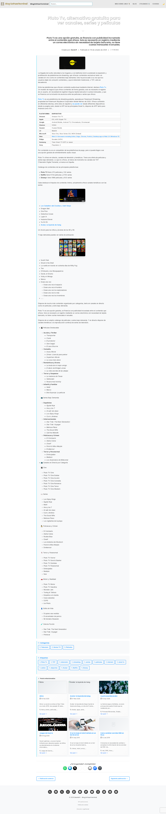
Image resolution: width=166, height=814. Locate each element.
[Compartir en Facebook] (80, 768)
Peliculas (69, 647)
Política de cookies (83, 804)
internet (110, 662)
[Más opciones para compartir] (100, 768)
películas (99, 662)
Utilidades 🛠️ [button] (144, 4)
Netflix (75, 668)
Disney (85, 668)
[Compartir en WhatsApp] (65, 768)
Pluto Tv (103, 87)
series (88, 662)
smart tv (121, 662)
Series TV (57, 647)
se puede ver (77, 104)
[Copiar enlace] (95, 768)
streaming (76, 662)
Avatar (65, 668)
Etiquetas (44, 658)
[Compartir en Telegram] (70, 768)
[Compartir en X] (75, 768)
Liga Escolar (86, 809)
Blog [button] (135, 4)
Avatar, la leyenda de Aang (51, 225)
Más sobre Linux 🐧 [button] (122, 4)
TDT (54, 662)
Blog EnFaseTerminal (39, 4)
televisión (64, 662)
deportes (54, 668)
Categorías (44, 643)
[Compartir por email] (90, 768)
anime (43, 668)
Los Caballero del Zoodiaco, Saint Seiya (56, 206)
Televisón (44, 647)
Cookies (156, 4)
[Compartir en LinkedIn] (85, 768)
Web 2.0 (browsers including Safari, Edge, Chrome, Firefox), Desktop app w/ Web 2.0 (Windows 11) (85, 136)
